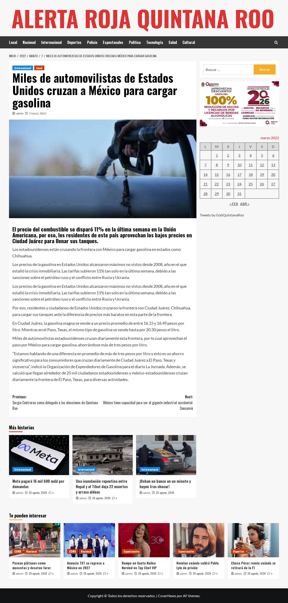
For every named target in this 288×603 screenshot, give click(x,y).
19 (262, 174)
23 (228, 184)
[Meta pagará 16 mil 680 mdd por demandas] (39, 455)
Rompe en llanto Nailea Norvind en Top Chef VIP (139, 565)
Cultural (188, 42)
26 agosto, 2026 (38, 492)
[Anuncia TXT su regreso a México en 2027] (89, 540)
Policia (92, 42)
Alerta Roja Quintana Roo (142, 18)
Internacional (51, 42)
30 (228, 193)
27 (273, 184)
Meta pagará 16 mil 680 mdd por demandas (38, 483)
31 (239, 193)
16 (228, 174)
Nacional (29, 42)
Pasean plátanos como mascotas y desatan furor (31, 565)
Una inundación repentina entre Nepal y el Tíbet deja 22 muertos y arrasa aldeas (102, 486)
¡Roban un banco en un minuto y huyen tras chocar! (165, 483)
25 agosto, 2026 (165, 492)
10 (239, 165)
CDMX (17, 551)
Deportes (74, 42)
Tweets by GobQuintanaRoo (222, 215)
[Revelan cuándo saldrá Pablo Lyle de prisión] (198, 540)
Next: (148, 402)
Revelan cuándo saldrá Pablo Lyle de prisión (197, 565)
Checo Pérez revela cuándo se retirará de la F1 (253, 565)
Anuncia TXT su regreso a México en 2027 (85, 565)
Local (13, 42)
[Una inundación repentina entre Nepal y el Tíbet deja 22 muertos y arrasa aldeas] (102, 455)
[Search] (276, 42)
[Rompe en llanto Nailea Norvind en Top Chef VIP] (144, 540)
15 (217, 174)
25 (251, 184)
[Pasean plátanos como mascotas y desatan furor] (34, 540)
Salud (173, 42)
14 (205, 174)
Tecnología (154, 42)
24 (239, 184)
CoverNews (167, 596)
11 (251, 165)
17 (239, 174)
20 (273, 174)
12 (262, 165)
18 (251, 174)
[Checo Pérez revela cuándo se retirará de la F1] (253, 540)
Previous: (55, 402)
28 (205, 193)
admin (20, 113)
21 (205, 184)
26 (262, 184)
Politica (135, 42)
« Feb (234, 203)
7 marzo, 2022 (37, 113)
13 (273, 165)
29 (217, 193)
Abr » (244, 203)
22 (217, 184)
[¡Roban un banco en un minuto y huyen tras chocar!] (166, 455)
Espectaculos (113, 42)
